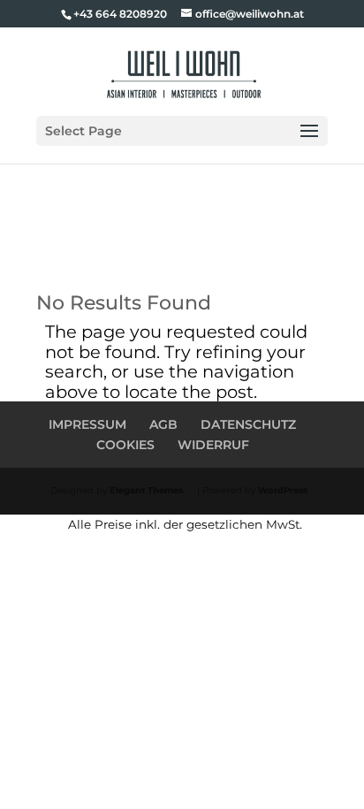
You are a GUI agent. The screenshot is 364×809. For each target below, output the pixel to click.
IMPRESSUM (87, 424)
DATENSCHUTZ (248, 424)
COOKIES (125, 445)
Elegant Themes (146, 490)
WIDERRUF (213, 445)
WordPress (282, 490)
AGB (163, 424)
